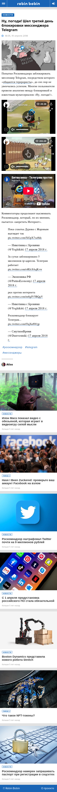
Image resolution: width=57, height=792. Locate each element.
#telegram (31, 347)
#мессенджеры (12, 352)
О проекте (47, 788)
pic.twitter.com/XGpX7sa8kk (25, 237)
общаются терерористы (17, 82)
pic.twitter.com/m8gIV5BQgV (25, 296)
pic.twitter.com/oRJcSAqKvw (25, 269)
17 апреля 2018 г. (36, 249)
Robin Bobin (28, 3)
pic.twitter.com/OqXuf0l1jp (24, 324)
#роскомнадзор (12, 347)
